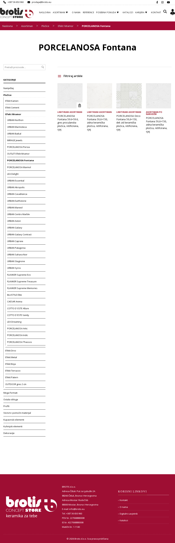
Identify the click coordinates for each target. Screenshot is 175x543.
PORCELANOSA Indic (17, 335)
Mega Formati (10, 392)
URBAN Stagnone (16, 261)
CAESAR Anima (14, 301)
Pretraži (42, 67)
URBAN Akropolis (16, 187)
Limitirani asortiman (69, 112)
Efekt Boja (10, 363)
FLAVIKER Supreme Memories (22, 288)
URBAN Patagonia (16, 247)
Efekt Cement (12, 107)
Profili (6, 406)
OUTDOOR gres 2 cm (15, 384)
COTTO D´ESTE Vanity (18, 315)
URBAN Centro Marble (18, 214)
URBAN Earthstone (16, 200)
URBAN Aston (14, 220)
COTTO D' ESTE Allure (18, 308)
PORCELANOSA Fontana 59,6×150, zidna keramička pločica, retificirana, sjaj (97, 122)
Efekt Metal (11, 357)
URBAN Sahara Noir (17, 254)
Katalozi (128, 12)
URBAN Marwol (15, 207)
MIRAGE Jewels (14, 140)
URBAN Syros (14, 267)
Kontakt (156, 12)
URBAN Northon (15, 120)
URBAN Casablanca (17, 194)
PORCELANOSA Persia (18, 147)
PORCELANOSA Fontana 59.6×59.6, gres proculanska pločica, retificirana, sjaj (68, 122)
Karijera (139, 12)
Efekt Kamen (11, 100)
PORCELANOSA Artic (17, 328)
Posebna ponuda (106, 12)
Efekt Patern (11, 377)
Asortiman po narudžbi (154, 113)
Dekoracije (9, 433)
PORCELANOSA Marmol (19, 167)
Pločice (45, 26)
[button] (165, 13)
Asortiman (59, 12)
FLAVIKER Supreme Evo (19, 274)
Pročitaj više (80, 105)
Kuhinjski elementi (12, 426)
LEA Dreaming (14, 321)
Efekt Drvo (10, 350)
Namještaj (8, 88)
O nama (76, 12)
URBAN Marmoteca (17, 126)
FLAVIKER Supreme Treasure (22, 281)
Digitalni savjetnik (129, 513)
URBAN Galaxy (14, 227)
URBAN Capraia (15, 241)
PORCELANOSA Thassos (19, 342)
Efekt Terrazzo (13, 370)
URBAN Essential (15, 180)
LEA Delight (12, 173)
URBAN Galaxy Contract (19, 234)
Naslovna (45, 12)
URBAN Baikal (14, 133)
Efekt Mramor (65, 26)
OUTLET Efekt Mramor (18, 153)
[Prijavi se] (172, 12)
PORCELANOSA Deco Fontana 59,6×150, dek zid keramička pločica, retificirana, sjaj (128, 122)
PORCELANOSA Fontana (20, 160)
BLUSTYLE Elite (14, 294)
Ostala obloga (10, 399)
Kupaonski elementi (13, 419)
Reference (88, 12)
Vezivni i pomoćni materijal (17, 412)
